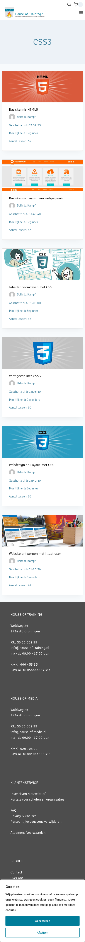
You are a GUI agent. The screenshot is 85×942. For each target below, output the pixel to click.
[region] (42, 911)
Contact (16, 872)
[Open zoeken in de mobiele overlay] (69, 5)
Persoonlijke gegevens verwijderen (35, 821)
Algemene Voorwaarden (28, 832)
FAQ (13, 810)
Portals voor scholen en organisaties (37, 799)
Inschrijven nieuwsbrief (27, 794)
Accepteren (42, 921)
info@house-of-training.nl (29, 648)
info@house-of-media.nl (28, 732)
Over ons (16, 878)
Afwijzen (42, 932)
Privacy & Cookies (23, 816)
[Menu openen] (81, 12)
